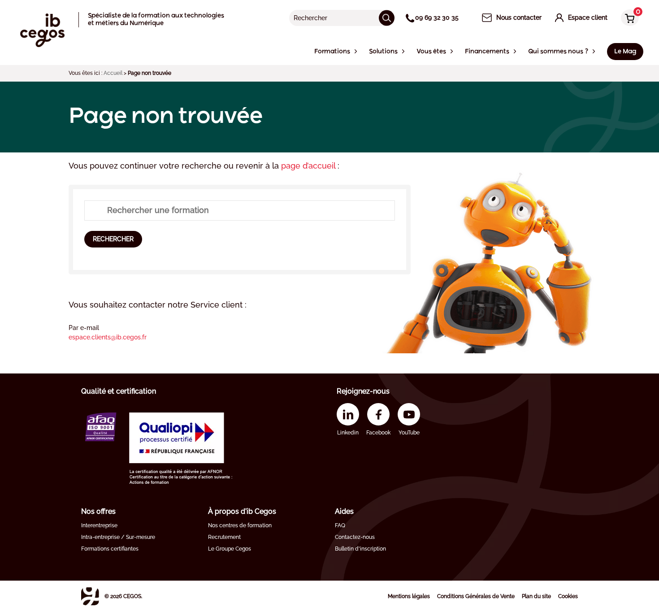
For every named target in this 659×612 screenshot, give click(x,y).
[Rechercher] (387, 18)
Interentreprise (99, 525)
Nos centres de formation (240, 525)
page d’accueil (309, 165)
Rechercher (113, 239)
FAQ (340, 525)
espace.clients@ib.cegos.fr (108, 337)
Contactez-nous (355, 537)
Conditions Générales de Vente (476, 596)
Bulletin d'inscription (360, 549)
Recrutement (224, 537)
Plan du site (536, 596)
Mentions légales (409, 596)
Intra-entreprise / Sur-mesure (118, 537)
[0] (627, 18)
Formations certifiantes (110, 549)
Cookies (568, 596)
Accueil (113, 73)
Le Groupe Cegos (229, 549)
